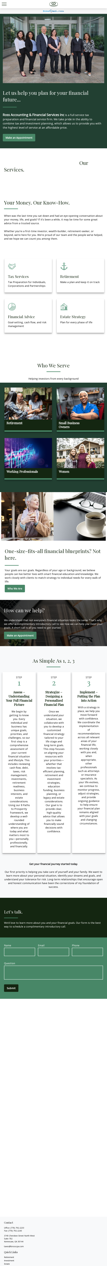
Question (9, 963)
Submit (11, 988)
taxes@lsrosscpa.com (14, 1246)
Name (7, 945)
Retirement (9, 1257)
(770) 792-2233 (17, 1227)
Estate (7, 1264)
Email (41, 945)
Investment (9, 1260)
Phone (75, 945)
